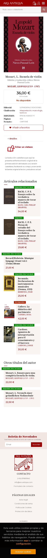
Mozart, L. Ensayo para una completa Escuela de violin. (20, 374)
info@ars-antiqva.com (23, 482)
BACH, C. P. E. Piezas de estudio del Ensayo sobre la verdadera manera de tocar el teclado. (27, 230)
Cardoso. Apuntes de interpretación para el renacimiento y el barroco (26, 336)
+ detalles (12, 138)
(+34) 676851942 (23, 478)
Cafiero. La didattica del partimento (24, 309)
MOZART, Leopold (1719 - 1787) (23, 86)
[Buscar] (44, 10)
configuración (23, 543)
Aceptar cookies (23, 551)
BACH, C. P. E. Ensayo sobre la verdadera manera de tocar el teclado (27, 197)
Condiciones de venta (23, 504)
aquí (26, 540)
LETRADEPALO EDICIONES (30, 107)
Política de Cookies (23, 507)
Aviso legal (23, 500)
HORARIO (24, 521)
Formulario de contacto (23, 486)
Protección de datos (23, 511)
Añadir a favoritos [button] (21, 127)
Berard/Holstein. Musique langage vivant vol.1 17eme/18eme (20, 261)
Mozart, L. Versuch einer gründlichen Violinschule (19, 394)
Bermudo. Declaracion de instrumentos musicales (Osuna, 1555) (26, 284)
